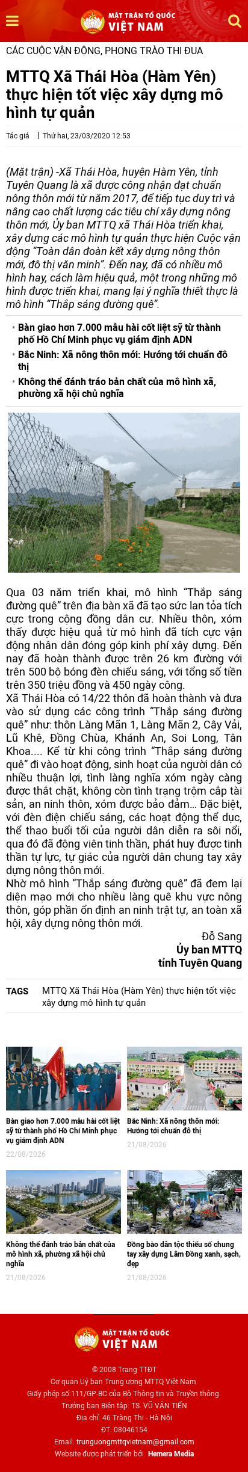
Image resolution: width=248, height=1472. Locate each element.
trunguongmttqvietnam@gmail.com (135, 1442)
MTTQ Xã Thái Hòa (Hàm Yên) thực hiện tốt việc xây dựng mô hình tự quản (139, 996)
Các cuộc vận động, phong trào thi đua (104, 51)
